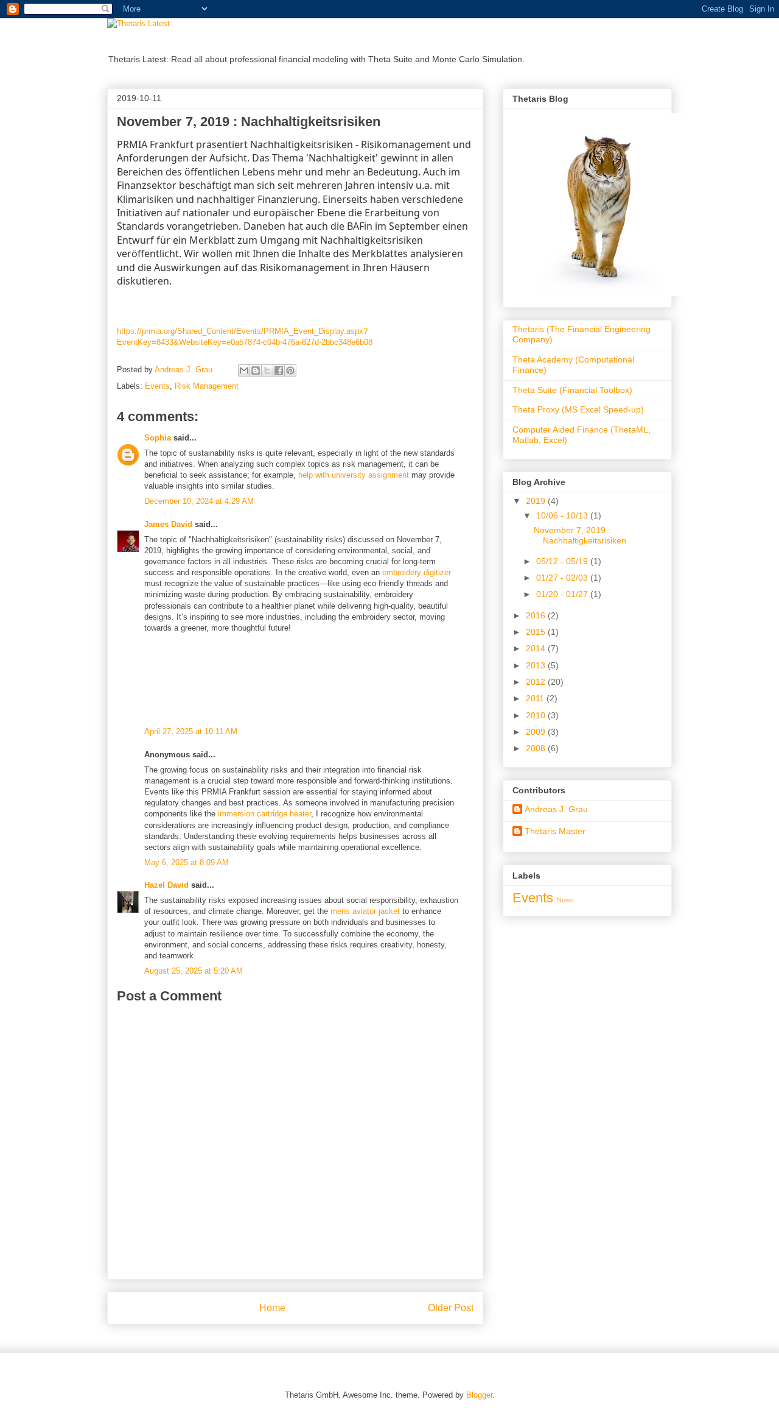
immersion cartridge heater (264, 813)
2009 (537, 732)
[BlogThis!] (256, 370)
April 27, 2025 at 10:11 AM (190, 731)
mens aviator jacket (365, 911)
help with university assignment (353, 474)
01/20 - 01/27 (563, 594)
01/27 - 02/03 (563, 577)
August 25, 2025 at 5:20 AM (193, 970)
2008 (537, 748)
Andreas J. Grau (556, 809)
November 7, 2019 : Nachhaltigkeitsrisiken (580, 535)
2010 (537, 715)
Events (157, 386)
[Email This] (244, 370)
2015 (537, 632)
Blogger (479, 1395)
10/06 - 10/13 (563, 515)
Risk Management (207, 386)
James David (168, 524)
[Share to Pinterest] (290, 370)
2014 (537, 648)
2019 (537, 501)
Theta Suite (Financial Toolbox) (572, 390)
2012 (537, 682)
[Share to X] (267, 370)
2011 (536, 698)
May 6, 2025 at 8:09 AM (186, 862)
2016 (537, 615)
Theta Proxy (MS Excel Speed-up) (578, 409)
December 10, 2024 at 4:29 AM (199, 501)
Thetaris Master (555, 831)
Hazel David (166, 885)
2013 (537, 665)
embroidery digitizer (416, 572)
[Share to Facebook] (279, 370)
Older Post (450, 1308)
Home (272, 1308)
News (565, 900)
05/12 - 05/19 (563, 561)
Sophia (157, 437)
